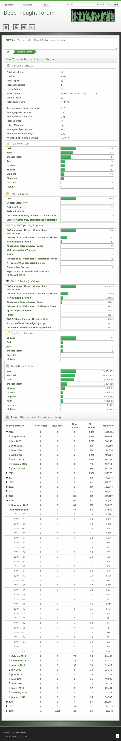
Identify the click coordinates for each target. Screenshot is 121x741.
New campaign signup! (19, 241)
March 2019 (17, 687)
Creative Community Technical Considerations (32, 219)
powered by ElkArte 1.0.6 (11, 736)
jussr (9, 152)
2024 (11, 477)
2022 (11, 486)
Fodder (10, 254)
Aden (9, 161)
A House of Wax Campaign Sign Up (26, 262)
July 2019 (16, 669)
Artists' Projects (15, 211)
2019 (11, 500)
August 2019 (18, 665)
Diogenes (12, 178)
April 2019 (16, 683)
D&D (9, 198)
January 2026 (18, 468)
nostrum (11, 182)
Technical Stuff (15, 206)
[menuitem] (6, 27)
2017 (11, 706)
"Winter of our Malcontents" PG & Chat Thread (32, 237)
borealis (11, 165)
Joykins (11, 186)
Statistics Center (24, 51)
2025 (11, 473)
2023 (11, 482)
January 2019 (18, 697)
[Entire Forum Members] (103, 4)
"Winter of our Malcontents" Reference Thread (32, 258)
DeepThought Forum (29, 12)
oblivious (12, 359)
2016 (11, 710)
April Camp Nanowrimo (19, 310)
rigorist (64, 125)
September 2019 (20, 660)
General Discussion (17, 202)
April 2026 (16, 454)
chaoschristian (14, 156)
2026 (11, 431)
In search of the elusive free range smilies (29, 327)
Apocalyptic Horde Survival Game (25, 245)
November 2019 (20, 509)
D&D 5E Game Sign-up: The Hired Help (27, 318)
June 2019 (16, 674)
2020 (11, 495)
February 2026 (19, 463)
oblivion (11, 169)
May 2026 (16, 450)
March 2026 (17, 459)
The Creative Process (18, 267)
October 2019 (18, 656)
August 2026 (18, 436)
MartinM (11, 173)
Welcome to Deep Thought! (21, 250)
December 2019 (19, 505)
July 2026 (16, 441)
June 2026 (16, 445)
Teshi (9, 148)
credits (24, 736)
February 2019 (19, 692)
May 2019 (16, 678)
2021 (11, 491)
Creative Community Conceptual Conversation (32, 215)
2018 (11, 701)
